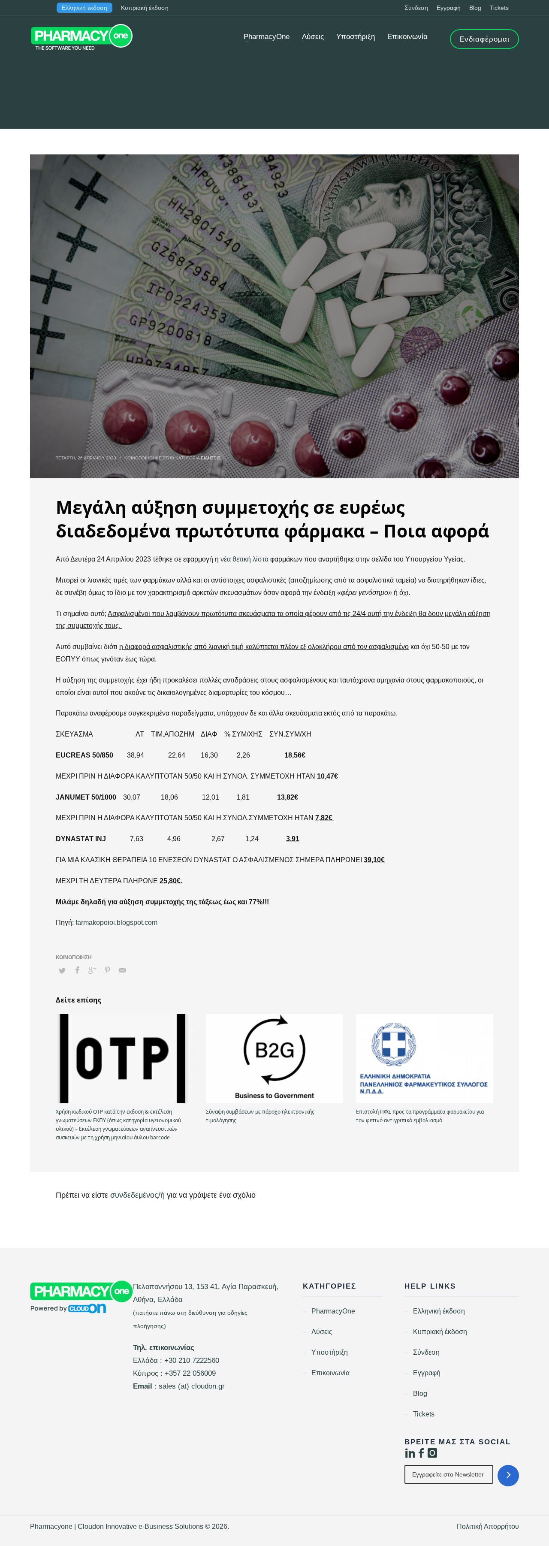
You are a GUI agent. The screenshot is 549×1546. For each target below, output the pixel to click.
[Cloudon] (81, 1296)
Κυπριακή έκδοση (145, 7)
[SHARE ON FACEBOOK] (77, 970)
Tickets (499, 7)
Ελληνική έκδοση (84, 7)
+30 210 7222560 (191, 1360)
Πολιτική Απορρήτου (488, 1526)
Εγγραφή (449, 7)
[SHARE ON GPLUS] (92, 970)
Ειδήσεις (210, 458)
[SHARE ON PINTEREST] (107, 970)
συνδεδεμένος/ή (138, 1195)
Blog (475, 7)
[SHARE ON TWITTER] (62, 970)
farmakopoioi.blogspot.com (116, 922)
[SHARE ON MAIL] (122, 970)
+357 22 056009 (190, 1373)
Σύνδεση (416, 7)
